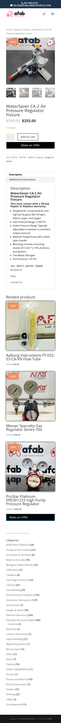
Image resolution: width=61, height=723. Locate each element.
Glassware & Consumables (20, 620)
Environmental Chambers (19, 595)
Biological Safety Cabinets (19, 564)
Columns (11, 585)
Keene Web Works (27, 719)
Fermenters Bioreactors (19, 600)
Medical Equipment (16, 644)
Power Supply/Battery (17, 669)
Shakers (10, 689)
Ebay (13, 276)
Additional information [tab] (22, 179)
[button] (50, 42)
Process (10, 674)
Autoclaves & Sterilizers (18, 554)
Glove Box (11, 629)
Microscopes (13, 649)
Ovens (9, 659)
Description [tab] (15, 174)
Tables (9, 699)
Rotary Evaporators (16, 684)
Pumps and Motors (16, 679)
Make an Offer (30, 145)
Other (9, 654)
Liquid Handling (14, 639)
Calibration (12, 569)
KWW (49, 719)
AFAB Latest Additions (17, 544)
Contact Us (16, 282)
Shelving (10, 694)
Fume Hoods (13, 605)
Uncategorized (14, 704)
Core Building (13, 590)
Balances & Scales (15, 559)
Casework (11, 575)
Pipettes (10, 664)
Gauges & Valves (22, 29)
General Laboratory (16, 615)
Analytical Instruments (18, 549)
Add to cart (28, 137)
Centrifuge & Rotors (16, 580)
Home (9, 29)
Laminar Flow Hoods (17, 634)
